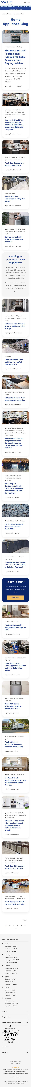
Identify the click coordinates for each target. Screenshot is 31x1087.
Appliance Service (9, 229)
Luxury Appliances (19, 774)
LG (14, 862)
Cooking (19, 47)
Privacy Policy (17, 1081)
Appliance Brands (9, 817)
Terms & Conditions (8, 1081)
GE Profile (19, 858)
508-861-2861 (13, 984)
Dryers (19, 316)
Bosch (6, 698)
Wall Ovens (8, 356)
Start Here (15, 597)
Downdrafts (15, 622)
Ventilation (16, 392)
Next (25, 920)
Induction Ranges (21, 657)
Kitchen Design (9, 774)
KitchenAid (12, 858)
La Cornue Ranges (16, 112)
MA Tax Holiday (9, 521)
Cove (10, 559)
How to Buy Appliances (11, 157)
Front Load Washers (10, 316)
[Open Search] (25, 3)
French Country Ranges (18, 433)
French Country (14, 430)
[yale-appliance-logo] (9, 3)
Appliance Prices (14, 114)
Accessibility (24, 1081)
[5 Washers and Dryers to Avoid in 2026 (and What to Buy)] (15, 317)
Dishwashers (8, 556)
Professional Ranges (10, 47)
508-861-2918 (13, 1006)
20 (15, 928)
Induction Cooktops (10, 657)
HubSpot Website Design (12, 1083)
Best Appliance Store (10, 736)
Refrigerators (8, 475)
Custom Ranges (9, 435)
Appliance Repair (20, 229)
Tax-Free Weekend (20, 521)
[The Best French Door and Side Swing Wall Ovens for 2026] (15, 355)
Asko (6, 860)
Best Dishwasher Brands (16, 698)
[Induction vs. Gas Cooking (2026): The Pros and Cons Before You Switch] (15, 659)
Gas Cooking (8, 392)
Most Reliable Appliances (13, 231)
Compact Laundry (9, 318)
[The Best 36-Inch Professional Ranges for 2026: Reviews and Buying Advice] (15, 60)
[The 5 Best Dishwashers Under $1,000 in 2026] (15, 858)
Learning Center (6, 13)
